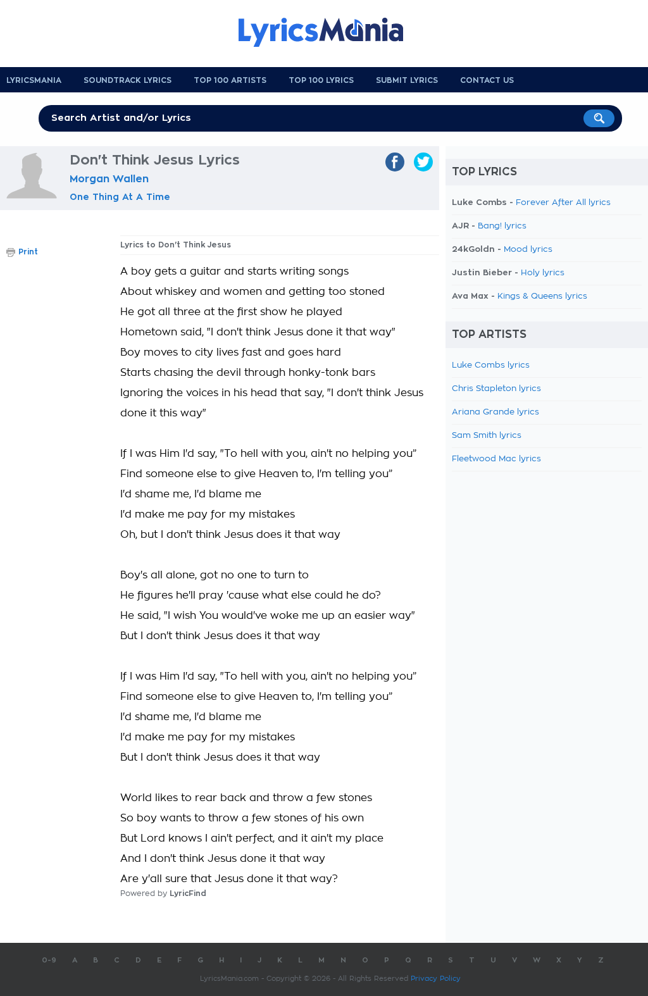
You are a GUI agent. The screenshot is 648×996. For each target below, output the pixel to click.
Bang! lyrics (502, 226)
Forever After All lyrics (563, 203)
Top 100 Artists (230, 80)
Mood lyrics (528, 250)
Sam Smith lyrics (486, 436)
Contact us (487, 80)
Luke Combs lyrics (491, 365)
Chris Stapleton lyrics (496, 389)
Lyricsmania (33, 80)
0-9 (49, 960)
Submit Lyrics (407, 80)
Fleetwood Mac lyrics (496, 459)
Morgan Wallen (109, 179)
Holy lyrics (542, 273)
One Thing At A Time (120, 196)
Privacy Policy (436, 978)
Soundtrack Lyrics (127, 80)
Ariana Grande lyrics (495, 412)
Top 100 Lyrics (321, 80)
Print (28, 252)
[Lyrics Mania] (330, 32)
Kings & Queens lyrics (542, 296)
